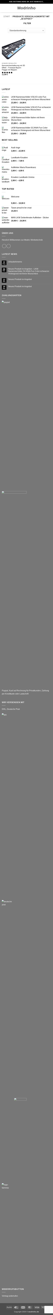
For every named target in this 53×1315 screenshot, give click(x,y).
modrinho (26, 8)
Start (6, 16)
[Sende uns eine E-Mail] (9, 246)
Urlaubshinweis (15, 262)
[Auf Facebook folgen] (4, 246)
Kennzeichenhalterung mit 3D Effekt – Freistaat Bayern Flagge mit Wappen (13, 68)
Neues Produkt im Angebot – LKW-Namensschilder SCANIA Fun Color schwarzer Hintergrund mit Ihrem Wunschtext (28, 271)
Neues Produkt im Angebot (20, 279)
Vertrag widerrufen (10, 1296)
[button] (3, 8)
